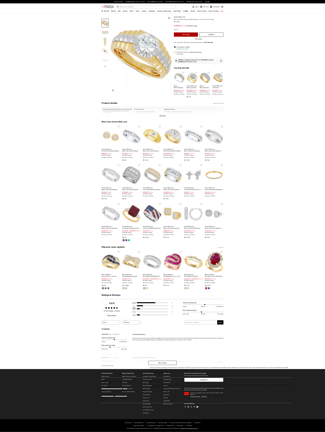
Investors (166, 385)
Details (195, 26)
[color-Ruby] (124, 240)
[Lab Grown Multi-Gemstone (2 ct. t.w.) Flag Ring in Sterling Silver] (152, 213)
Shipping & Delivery (106, 391)
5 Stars (134, 302)
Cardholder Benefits (127, 379)
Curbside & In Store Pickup (149, 376)
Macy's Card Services (127, 388)
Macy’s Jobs (166, 391)
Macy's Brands (146, 388)
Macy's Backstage (147, 385)
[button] (137, 54)
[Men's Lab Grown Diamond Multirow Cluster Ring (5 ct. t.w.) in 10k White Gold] (131, 175)
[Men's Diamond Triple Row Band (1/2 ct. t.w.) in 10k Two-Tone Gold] (179, 77)
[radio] (123, 240)
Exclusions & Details (195, 396)
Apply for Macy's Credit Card (129, 376)
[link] (179, 90)
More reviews (162, 363)
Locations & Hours (147, 379)
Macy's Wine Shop (147, 391)
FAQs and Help (105, 376)
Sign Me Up (203, 379)
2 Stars (134, 312)
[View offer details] (198, 61)
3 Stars (134, 308)
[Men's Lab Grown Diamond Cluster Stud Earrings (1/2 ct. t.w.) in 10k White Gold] (214, 213)
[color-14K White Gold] (144, 288)
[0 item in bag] (222, 6)
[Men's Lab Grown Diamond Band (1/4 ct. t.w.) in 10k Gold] (193, 136)
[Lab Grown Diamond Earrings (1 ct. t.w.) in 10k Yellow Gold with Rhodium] (111, 136)
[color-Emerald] (129, 240)
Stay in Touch (146, 397)
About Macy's (167, 376)
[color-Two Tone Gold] (124, 288)
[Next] (221, 78)
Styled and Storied (168, 403)
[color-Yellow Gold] (186, 288)
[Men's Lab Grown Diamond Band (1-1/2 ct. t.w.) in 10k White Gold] (214, 136)
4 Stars (134, 306)
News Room (166, 394)
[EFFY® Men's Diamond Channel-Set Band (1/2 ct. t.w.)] (193, 261)
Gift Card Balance (126, 385)
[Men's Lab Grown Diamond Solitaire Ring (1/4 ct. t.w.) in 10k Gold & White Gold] (152, 136)
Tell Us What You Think (148, 410)
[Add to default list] (183, 73)
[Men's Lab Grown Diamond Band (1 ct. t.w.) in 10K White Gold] (131, 136)
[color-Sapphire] (126, 240)
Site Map (166, 397)
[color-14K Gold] (147, 288)
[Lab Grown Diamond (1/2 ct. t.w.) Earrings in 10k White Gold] (193, 175)
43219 (188, 47)
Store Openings (146, 403)
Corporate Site (167, 382)
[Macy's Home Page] (107, 6)
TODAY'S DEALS (118, 1)
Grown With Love (179, 17)
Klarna (103, 379)
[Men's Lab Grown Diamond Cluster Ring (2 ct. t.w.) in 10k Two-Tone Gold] (192, 77)
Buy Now (211, 34)
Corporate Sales (167, 379)
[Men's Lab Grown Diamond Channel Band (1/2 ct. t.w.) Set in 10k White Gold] (111, 213)
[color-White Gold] (126, 288)
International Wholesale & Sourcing (172, 388)
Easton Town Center (196, 52)
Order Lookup (105, 382)
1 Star (134, 315)
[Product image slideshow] (141, 54)
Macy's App (145, 382)
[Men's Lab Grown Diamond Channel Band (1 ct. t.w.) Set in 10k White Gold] (111, 175)
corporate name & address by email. (189, 428)
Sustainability (167, 400)
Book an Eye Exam (147, 407)
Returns (103, 388)
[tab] (105, 23)
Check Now (204, 396)
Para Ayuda (104, 385)
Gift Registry (146, 413)
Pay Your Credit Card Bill (128, 391)
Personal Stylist (146, 394)
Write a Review (111, 315)
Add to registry (198, 38)
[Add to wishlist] (169, 18)
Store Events (146, 400)
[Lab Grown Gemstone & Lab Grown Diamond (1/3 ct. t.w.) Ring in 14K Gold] (131, 213)
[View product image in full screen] (113, 90)
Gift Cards (124, 382)
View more (163, 115)
